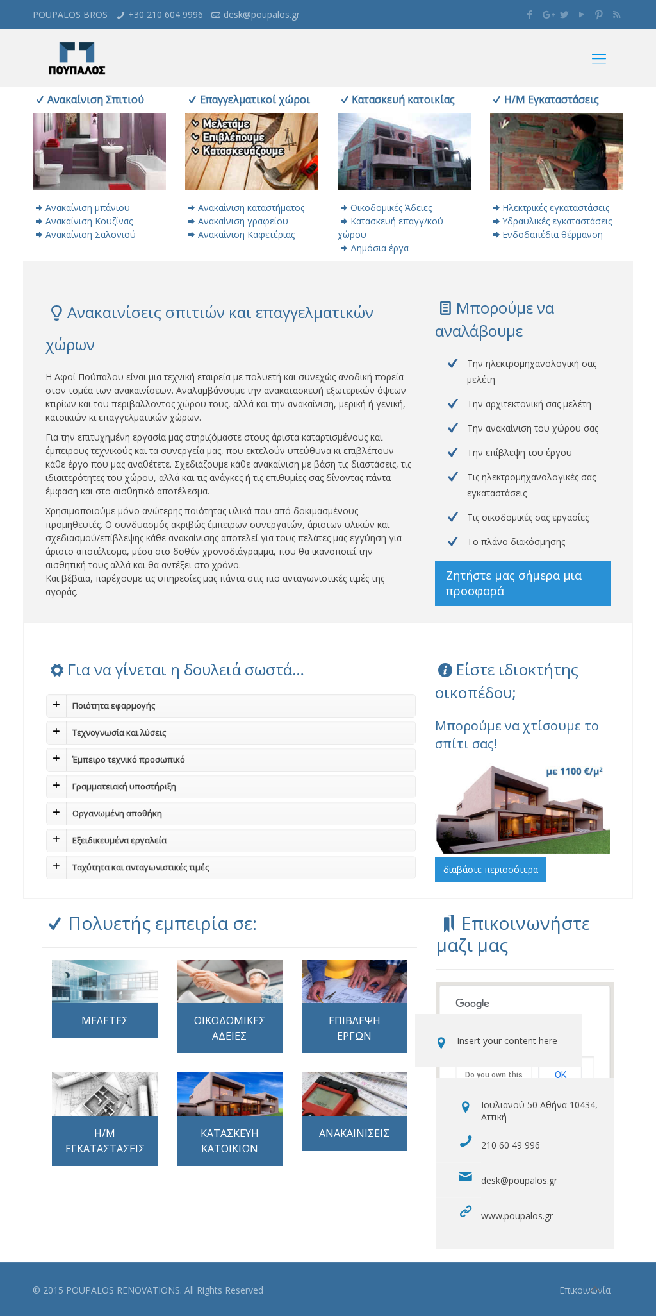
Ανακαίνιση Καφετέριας (246, 234)
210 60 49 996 (510, 1145)
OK (560, 1075)
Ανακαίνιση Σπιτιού (95, 99)
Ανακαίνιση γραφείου (243, 221)
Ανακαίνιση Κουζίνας (89, 221)
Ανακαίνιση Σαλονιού (90, 234)
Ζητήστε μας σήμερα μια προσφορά (514, 583)
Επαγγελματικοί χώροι (254, 99)
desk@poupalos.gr (262, 14)
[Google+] (547, 14)
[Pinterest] (599, 14)
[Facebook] (530, 14)
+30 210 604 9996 (165, 14)
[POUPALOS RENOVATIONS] (76, 58)
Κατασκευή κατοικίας (403, 99)
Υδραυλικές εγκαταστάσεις (557, 221)
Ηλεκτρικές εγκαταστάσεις (555, 207)
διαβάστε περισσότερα (490, 869)
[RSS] (616, 14)
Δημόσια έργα (379, 248)
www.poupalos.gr (517, 1216)
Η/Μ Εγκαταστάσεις (551, 99)
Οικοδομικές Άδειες (391, 207)
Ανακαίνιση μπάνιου (87, 207)
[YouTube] (582, 14)
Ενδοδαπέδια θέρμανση (552, 234)
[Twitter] (564, 14)
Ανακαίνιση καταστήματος (251, 207)
